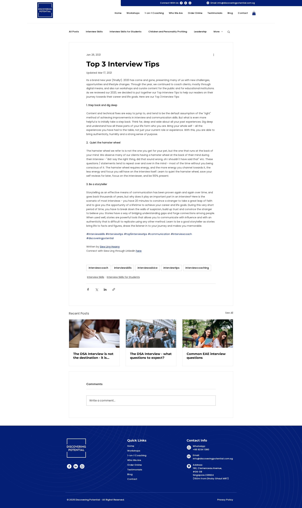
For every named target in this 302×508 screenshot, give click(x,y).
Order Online (134, 465)
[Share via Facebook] (88, 289)
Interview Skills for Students (125, 31)
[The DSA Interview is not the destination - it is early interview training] (94, 333)
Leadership (200, 31)
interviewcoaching (197, 268)
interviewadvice (147, 268)
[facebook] (181, 3)
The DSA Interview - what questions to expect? (151, 356)
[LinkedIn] (185, 3)
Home (130, 446)
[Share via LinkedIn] (105, 289)
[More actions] (213, 55)
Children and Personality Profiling (167, 31)
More (217, 31)
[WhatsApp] (190, 3)
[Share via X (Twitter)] (96, 289)
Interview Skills (94, 31)
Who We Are (134, 460)
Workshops (133, 450)
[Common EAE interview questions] (207, 333)
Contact (132, 479)
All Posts (74, 31)
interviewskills (123, 268)
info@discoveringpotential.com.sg (236, 2)
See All (229, 313)
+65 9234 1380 (201, 449)
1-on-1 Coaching (136, 455)
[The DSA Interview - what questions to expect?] (151, 333)
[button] (254, 13)
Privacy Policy (225, 499)
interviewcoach (98, 268)
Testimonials (134, 469)
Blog (129, 474)
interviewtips (171, 268)
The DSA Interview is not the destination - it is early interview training (93, 356)
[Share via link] (113, 289)
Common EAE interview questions (206, 356)
